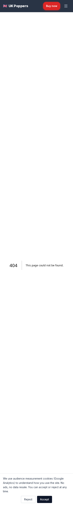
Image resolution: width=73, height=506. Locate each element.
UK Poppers (15, 6)
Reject (28, 499)
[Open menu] (66, 6)
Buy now (51, 6)
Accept (44, 499)
